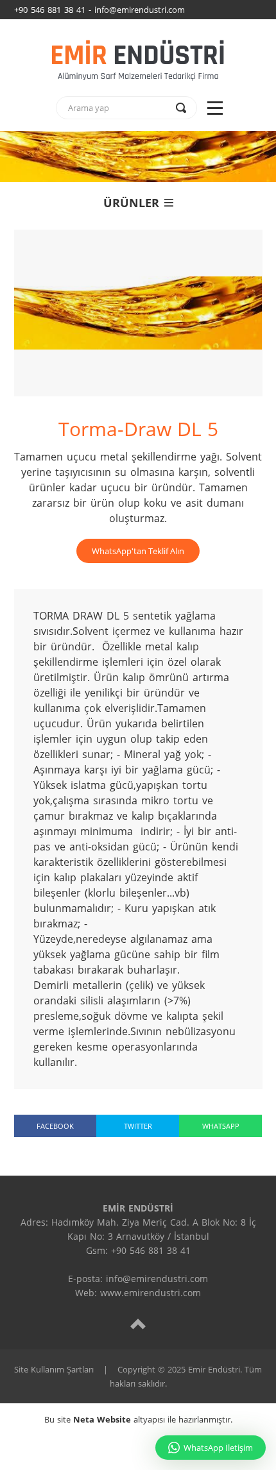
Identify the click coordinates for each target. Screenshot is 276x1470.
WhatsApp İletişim (218, 1447)
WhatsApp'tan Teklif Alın (138, 551)
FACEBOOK (55, 1126)
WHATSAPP (220, 1126)
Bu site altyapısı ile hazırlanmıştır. (138, 1419)
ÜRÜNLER (131, 202)
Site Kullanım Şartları (54, 1369)
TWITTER (138, 1126)
